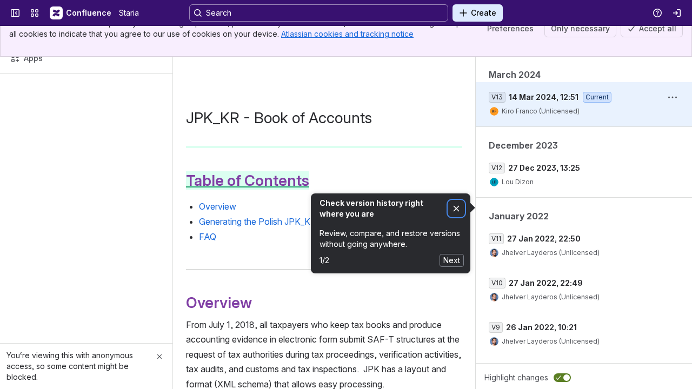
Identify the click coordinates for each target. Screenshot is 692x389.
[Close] (159, 356)
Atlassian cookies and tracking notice (347, 33)
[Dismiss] (456, 209)
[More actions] (672, 97)
